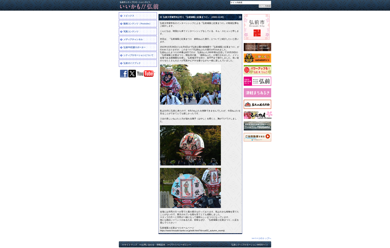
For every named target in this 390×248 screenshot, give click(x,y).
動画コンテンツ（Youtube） (137, 23)
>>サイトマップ (208, 11)
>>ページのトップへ (261, 238)
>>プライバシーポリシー (258, 11)
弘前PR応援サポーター (135, 47)
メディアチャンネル (133, 39)
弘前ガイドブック (132, 63)
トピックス (129, 15)
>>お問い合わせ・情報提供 (231, 11)
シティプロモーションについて (138, 55)
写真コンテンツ (131, 31)
